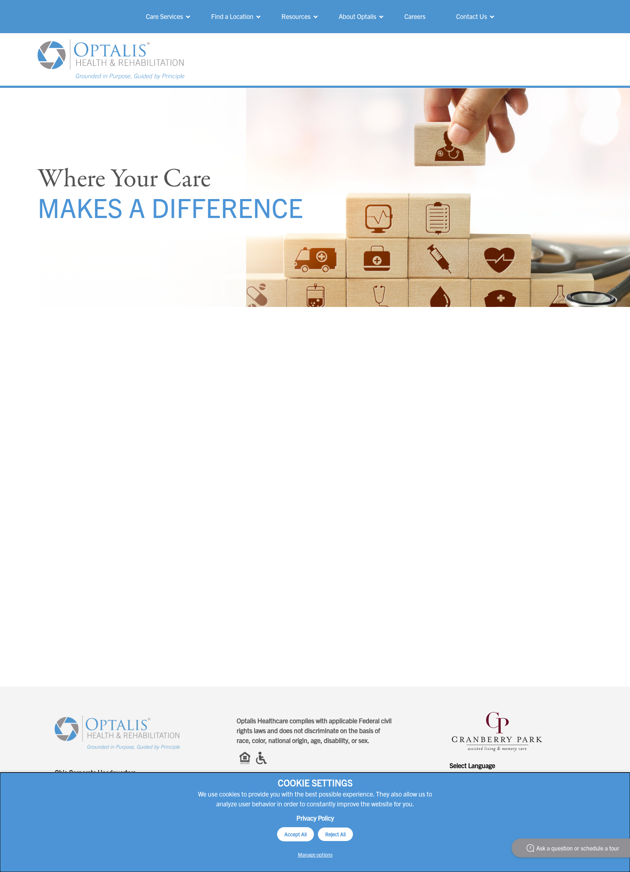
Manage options (315, 854)
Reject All (335, 834)
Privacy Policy (315, 818)
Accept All (295, 834)
